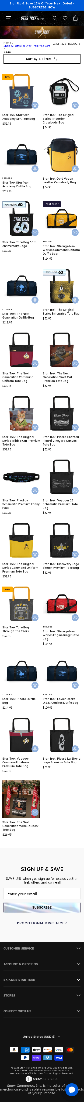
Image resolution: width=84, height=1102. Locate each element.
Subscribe (42, 907)
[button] (55, 18)
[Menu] (9, 18)
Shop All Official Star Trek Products (27, 45)
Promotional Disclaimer (42, 923)
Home (7, 42)
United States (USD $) (39, 1036)
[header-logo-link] (32, 18)
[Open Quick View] (35, 105)
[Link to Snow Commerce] (42, 1082)
